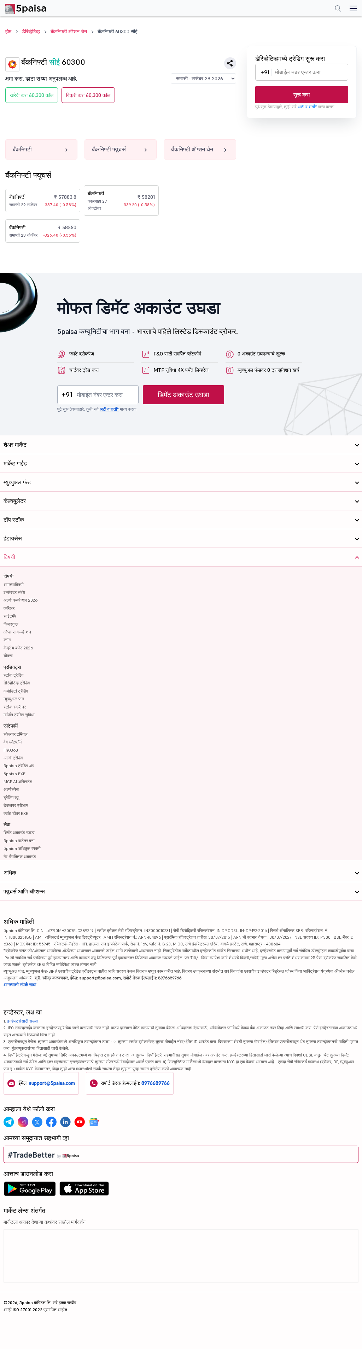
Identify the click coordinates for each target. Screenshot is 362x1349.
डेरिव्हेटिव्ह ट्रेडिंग (17, 682)
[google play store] (30, 1190)
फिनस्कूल (11, 624)
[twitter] (37, 1122)
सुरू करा (301, 94)
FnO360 (11, 750)
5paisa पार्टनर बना (19, 840)
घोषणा (8, 655)
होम (8, 31)
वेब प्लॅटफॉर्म (13, 742)
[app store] (84, 1190)
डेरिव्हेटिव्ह (31, 31)
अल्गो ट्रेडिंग (13, 757)
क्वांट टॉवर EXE (16, 813)
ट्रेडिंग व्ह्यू (11, 797)
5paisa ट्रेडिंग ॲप (19, 765)
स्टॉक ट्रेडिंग (13, 675)
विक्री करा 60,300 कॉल (88, 95)
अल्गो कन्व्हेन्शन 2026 (20, 600)
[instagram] (23, 1122)
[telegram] (9, 1122)
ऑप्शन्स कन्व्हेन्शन (17, 632)
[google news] (93, 1122)
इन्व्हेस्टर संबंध (14, 592)
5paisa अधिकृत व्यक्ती (22, 848)
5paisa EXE (14, 773)
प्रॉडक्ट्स (12, 667)
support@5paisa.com (52, 1083)
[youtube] (79, 1122)
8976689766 (155, 1083)
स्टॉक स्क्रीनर (15, 707)
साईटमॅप (10, 616)
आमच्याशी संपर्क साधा (20, 984)
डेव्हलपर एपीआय (16, 805)
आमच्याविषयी (14, 584)
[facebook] (51, 1122)
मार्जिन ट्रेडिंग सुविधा (19, 714)
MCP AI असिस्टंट (18, 781)
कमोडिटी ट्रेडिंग (16, 691)
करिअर (9, 608)
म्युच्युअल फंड (14, 698)
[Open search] (338, 9)
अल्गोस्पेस (11, 789)
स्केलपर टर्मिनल (16, 734)
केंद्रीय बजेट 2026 (18, 647)
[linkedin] (65, 1122)
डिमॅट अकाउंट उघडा (183, 394)
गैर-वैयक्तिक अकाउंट (20, 856)
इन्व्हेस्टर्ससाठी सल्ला (22, 1021)
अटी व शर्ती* (307, 106)
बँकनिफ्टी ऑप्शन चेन (69, 31)
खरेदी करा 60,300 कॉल (31, 95)
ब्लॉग (7, 639)
